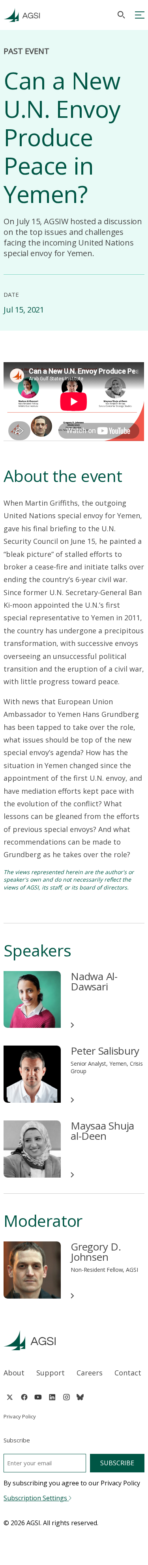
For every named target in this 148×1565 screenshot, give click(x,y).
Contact (127, 1372)
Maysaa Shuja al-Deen (102, 1130)
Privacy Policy (20, 1416)
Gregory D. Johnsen (96, 1251)
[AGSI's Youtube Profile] (38, 1397)
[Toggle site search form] (121, 15)
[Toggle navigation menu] (139, 15)
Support (50, 1372)
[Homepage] (22, 15)
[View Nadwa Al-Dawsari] (32, 999)
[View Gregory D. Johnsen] (32, 1270)
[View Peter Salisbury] (32, 1074)
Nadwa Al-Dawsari (94, 981)
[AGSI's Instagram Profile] (66, 1397)
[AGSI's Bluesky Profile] (80, 1397)
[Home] (74, 1340)
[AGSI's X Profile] (10, 1397)
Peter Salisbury (105, 1051)
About (14, 1372)
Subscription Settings (36, 1498)
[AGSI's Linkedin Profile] (52, 1397)
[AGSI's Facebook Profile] (24, 1397)
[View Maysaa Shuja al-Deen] (32, 1149)
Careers (90, 1372)
